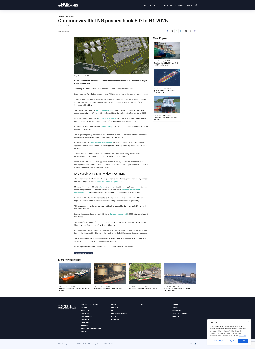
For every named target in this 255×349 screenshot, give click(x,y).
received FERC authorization (101, 143)
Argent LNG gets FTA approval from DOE (108, 288)
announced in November (107, 118)
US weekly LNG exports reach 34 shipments (165, 118)
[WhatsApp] (176, 31)
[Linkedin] (181, 31)
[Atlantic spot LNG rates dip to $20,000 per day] (167, 77)
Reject (232, 341)
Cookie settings (218, 341)
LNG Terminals (70, 16)
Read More (242, 336)
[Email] (186, 31)
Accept (243, 341)
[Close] (249, 321)
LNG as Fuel (157, 60)
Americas (61, 16)
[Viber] (195, 31)
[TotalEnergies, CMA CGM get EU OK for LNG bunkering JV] (167, 50)
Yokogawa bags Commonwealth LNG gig (143, 288)
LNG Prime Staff (64, 26)
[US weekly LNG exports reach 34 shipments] (167, 104)
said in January (106, 127)
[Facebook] (167, 31)
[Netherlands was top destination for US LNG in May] (75, 273)
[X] (172, 31)
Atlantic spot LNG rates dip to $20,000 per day (164, 91)
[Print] (190, 31)
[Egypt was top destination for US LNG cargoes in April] (180, 273)
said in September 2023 (105, 110)
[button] (196, 5)
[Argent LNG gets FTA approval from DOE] (110, 273)
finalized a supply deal (118, 214)
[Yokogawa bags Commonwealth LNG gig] (145, 273)
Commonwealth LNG (80, 253)
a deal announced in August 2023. (110, 182)
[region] (229, 332)
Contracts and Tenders (135, 286)
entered (101, 187)
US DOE (90, 253)
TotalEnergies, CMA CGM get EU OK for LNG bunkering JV (166, 64)
